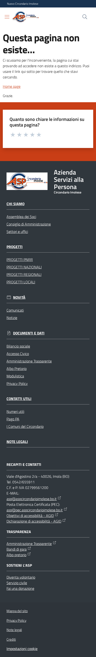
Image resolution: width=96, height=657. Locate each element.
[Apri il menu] (7, 17)
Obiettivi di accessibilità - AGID (30, 515)
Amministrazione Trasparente (29, 361)
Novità (19, 297)
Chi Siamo (15, 204)
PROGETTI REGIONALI (24, 274)
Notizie (12, 317)
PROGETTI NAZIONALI (24, 267)
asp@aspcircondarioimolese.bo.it (32, 499)
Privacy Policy (17, 383)
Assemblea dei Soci (21, 216)
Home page (12, 86)
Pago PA (13, 419)
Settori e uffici (17, 231)
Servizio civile (17, 583)
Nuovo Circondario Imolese (22, 4)
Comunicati (15, 310)
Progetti (15, 247)
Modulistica (15, 376)
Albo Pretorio (17, 368)
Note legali (17, 441)
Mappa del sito (17, 611)
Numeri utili (15, 411)
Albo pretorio (16, 555)
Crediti (11, 639)
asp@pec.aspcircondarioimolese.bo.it (35, 510)
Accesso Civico (18, 353)
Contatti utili (19, 399)
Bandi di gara (17, 549)
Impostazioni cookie (22, 648)
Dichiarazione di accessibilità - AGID (34, 521)
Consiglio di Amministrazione (29, 224)
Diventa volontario (21, 577)
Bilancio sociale (18, 346)
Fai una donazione (20, 588)
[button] (85, 17)
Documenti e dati (29, 333)
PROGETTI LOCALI (21, 282)
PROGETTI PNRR (20, 259)
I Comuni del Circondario (25, 426)
